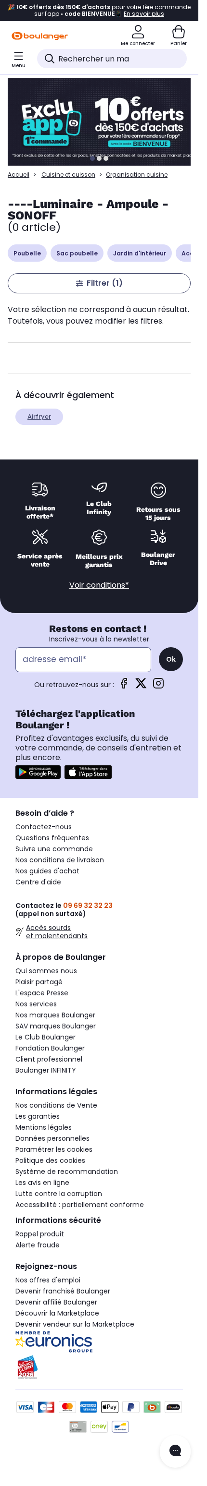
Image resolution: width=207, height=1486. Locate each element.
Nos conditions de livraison (59, 860)
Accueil (18, 174)
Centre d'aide (38, 882)
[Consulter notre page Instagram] (158, 686)
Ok (171, 659)
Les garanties (37, 1116)
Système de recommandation (66, 1171)
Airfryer (39, 416)
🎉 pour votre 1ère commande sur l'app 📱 (99, 10)
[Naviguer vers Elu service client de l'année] (99, 1367)
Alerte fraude (37, 1245)
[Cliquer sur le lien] (103, 122)
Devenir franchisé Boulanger (62, 1291)
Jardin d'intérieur (139, 253)
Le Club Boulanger (45, 1037)
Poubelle (27, 253)
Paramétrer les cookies (53, 1149)
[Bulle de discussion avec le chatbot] (175, 1451)
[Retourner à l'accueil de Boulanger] (40, 36)
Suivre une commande (54, 849)
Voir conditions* (99, 585)
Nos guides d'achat (47, 871)
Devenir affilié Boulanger (56, 1302)
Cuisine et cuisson (68, 174)
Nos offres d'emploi (47, 1280)
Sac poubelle (77, 253)
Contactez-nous (43, 827)
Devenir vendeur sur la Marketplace (74, 1324)
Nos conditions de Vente (56, 1105)
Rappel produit (39, 1234)
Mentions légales (43, 1127)
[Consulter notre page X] (141, 686)
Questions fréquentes (52, 838)
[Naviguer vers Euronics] (99, 1342)
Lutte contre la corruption (58, 1193)
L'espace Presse (41, 993)
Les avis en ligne (42, 1182)
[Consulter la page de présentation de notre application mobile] (38, 772)
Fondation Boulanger (50, 1048)
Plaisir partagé (39, 982)
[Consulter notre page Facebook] (123, 686)
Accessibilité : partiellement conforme (79, 1204)
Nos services (36, 1004)
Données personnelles (52, 1138)
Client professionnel (48, 1059)
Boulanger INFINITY (45, 1070)
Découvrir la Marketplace (57, 1313)
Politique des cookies (50, 1160)
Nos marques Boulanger (55, 1015)
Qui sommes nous (46, 971)
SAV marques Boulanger (55, 1026)
